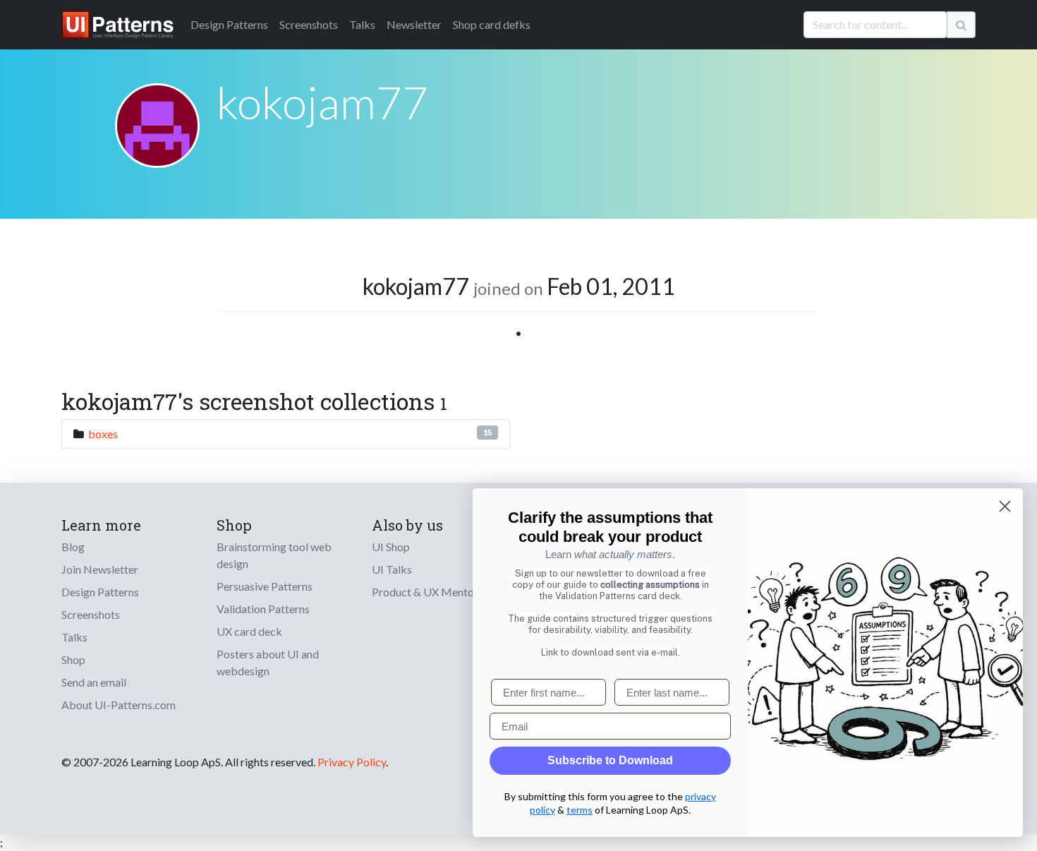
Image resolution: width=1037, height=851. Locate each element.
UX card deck (249, 631)
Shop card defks (491, 24)
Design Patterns (100, 591)
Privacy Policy (351, 761)
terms (579, 810)
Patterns (229, 24)
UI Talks (392, 569)
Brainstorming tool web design (274, 555)
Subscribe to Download (610, 760)
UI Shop (391, 546)
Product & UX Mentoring (432, 591)
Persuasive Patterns (265, 586)
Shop (73, 659)
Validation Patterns (263, 608)
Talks (362, 24)
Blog (73, 546)
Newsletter (414, 24)
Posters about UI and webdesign (268, 662)
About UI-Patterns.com (118, 704)
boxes (103, 433)
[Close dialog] (1005, 506)
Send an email (93, 682)
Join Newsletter (99, 569)
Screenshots (308, 24)
